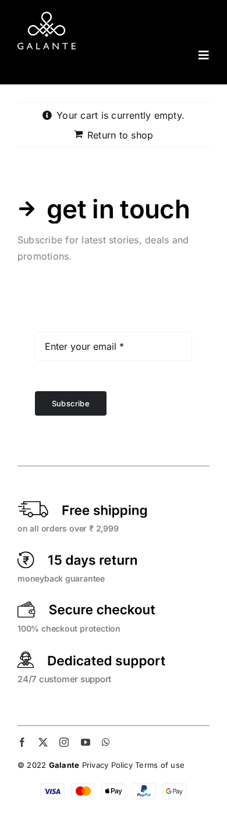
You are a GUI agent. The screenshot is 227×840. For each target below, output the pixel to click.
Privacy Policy (107, 765)
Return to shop (120, 135)
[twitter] (43, 742)
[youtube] (85, 742)
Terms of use (160, 765)
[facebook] (22, 742)
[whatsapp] (106, 742)
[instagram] (64, 742)
